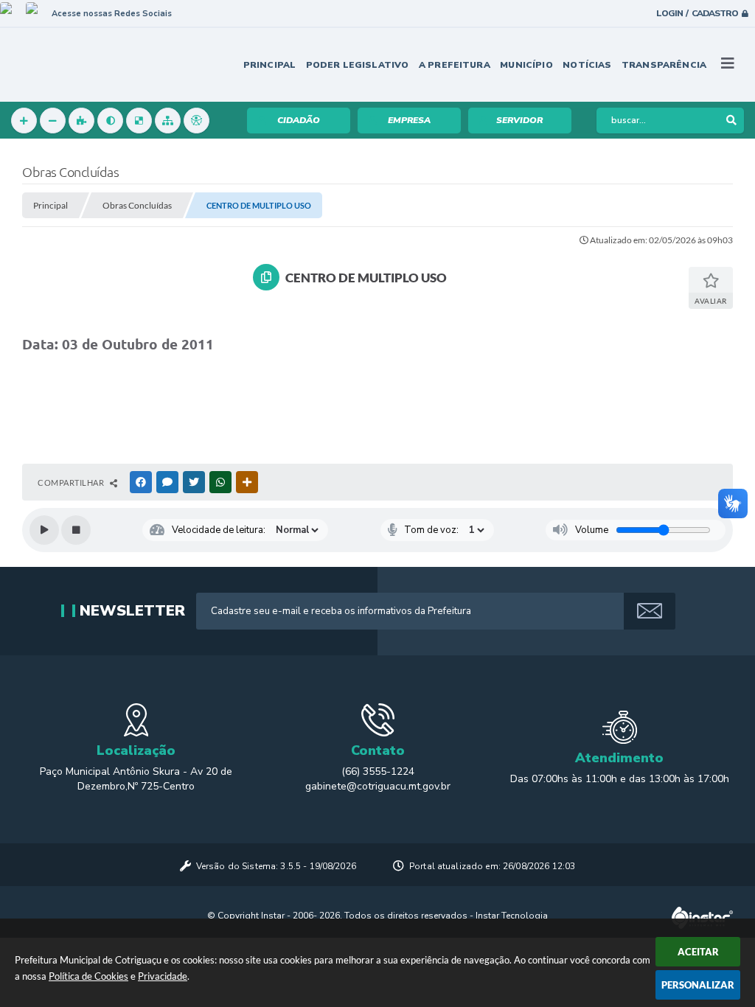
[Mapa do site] (168, 120)
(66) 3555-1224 (377, 771)
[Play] (44, 530)
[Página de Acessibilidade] (196, 120)
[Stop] (76, 530)
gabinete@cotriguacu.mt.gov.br (377, 786)
